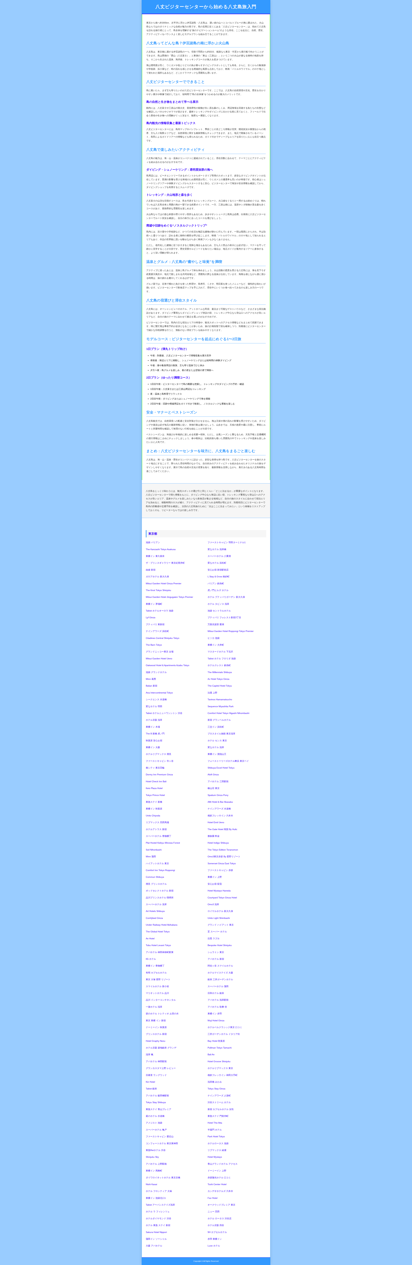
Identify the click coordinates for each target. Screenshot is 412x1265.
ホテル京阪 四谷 (216, 1225)
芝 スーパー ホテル (217, 931)
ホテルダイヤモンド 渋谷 (158, 1218)
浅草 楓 (149, 1054)
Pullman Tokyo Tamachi (220, 1047)
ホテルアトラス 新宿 (156, 829)
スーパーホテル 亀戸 (156, 1129)
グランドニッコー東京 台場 (159, 651)
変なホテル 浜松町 (217, 563)
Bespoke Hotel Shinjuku (220, 945)
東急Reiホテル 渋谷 (156, 1150)
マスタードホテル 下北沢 (220, 651)
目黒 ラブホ (214, 938)
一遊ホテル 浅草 (154, 1006)
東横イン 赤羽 (215, 1013)
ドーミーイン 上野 (217, 1170)
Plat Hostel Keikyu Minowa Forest (163, 843)
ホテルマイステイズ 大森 (220, 972)
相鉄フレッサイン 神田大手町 (223, 1075)
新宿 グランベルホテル (219, 720)
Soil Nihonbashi (154, 849)
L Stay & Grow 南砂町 (218, 576)
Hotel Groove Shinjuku (219, 1061)
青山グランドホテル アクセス (223, 1164)
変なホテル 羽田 (154, 706)
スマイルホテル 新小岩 (157, 986)
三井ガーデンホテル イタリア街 (224, 1034)
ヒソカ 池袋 (214, 638)
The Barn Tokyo (154, 645)
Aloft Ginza (213, 774)
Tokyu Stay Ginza (216, 1088)
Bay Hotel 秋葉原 (216, 1041)
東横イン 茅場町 (154, 604)
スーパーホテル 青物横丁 (158, 836)
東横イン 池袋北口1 (156, 1198)
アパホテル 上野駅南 (156, 1164)
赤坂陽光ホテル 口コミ (219, 1177)
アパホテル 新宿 (216, 959)
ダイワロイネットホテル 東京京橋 (163, 1177)
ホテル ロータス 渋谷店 (219, 1218)
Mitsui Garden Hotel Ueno (159, 658)
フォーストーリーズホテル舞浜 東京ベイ (228, 761)
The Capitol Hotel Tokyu (220, 685)
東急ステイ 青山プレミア (158, 1109)
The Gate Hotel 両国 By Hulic (222, 829)
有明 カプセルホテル (156, 972)
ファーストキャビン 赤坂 (220, 870)
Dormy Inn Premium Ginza (159, 774)
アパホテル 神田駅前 (156, 1061)
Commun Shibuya (155, 877)
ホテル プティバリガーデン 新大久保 (226, 597)
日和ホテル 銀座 (216, 993)
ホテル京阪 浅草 (154, 720)
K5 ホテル (151, 959)
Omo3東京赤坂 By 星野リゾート (224, 856)
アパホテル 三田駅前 (218, 781)
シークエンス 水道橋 (156, 699)
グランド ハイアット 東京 (221, 924)
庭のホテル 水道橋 (155, 1116)
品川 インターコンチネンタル (161, 1000)
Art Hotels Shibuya (155, 911)
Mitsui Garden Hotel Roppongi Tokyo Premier (231, 631)
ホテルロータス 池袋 (218, 1143)
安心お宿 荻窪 (215, 884)
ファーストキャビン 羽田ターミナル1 (227, 542)
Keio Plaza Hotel (154, 788)
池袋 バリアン (153, 542)
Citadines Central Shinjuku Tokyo (162, 638)
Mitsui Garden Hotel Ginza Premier (163, 583)
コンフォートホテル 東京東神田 (162, 1143)
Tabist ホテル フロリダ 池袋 (222, 658)
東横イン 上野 (215, 877)
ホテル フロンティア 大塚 (159, 1191)
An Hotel (150, 938)
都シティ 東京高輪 (155, 767)
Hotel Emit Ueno (216, 822)
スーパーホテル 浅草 (156, 904)
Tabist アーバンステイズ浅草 (160, 1204)
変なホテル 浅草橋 (217, 549)
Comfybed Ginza (154, 918)
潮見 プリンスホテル (156, 884)
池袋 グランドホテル (156, 672)
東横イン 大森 (153, 747)
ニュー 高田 (214, 1211)
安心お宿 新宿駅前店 (218, 569)
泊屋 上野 (212, 692)
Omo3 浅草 (213, 904)
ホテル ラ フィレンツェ (158, 1211)
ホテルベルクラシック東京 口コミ (225, 1027)
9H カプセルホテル (217, 1232)
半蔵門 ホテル (215, 1129)
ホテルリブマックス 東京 (220, 1068)
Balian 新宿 (151, 685)
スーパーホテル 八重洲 (219, 556)
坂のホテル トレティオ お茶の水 (162, 1013)
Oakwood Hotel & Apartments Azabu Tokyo (167, 665)
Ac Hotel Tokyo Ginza (218, 679)
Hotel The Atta (215, 1122)
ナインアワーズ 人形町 (219, 1095)
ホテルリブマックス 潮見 (158, 754)
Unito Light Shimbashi (219, 918)
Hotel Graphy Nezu (155, 1041)
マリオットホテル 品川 (157, 993)
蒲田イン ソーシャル (156, 1239)
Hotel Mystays (215, 1157)
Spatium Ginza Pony (218, 795)
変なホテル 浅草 (216, 747)
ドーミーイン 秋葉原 (156, 1027)
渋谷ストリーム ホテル (219, 1102)
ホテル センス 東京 (217, 740)
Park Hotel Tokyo (216, 1136)
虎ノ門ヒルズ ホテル (218, 590)
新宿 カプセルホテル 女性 (221, 1109)
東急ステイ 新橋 (154, 802)
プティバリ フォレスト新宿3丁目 (224, 617)
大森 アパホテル (154, 1245)
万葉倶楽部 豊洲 (216, 624)
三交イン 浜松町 (216, 727)
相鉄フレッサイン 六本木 (220, 815)
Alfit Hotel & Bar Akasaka (220, 802)
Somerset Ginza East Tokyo (222, 863)
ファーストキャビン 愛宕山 (159, 1136)
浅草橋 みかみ (215, 1082)
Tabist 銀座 (151, 1088)
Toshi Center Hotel (217, 1184)
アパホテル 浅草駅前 (218, 1000)
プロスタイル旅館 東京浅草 (221, 733)
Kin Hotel (150, 1082)
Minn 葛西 (151, 679)
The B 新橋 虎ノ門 (155, 733)
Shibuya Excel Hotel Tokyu (221, 767)
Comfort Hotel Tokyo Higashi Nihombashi (228, 713)
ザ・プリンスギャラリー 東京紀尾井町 (165, 563)
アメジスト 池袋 (154, 1122)
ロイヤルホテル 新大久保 (220, 911)
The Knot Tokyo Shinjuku (158, 590)
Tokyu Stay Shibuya (156, 1102)
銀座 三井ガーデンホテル (220, 979)
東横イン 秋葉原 (154, 808)
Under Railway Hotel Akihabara (161, 924)
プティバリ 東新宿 (155, 624)
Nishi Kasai (151, 1184)
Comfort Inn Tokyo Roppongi (160, 870)
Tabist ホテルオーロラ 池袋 (159, 610)
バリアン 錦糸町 (216, 583)
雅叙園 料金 (214, 836)
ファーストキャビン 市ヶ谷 (159, 761)
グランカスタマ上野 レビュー (161, 1068)
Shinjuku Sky (152, 1157)
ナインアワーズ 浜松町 (157, 631)
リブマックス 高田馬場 (157, 822)
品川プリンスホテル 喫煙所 (159, 897)
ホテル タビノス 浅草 (218, 604)
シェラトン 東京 (216, 952)
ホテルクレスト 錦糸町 (219, 665)
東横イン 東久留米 (155, 556)
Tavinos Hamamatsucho (220, 699)
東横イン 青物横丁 (155, 965)
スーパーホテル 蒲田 (218, 986)
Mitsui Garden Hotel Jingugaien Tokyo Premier (169, 597)
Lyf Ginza (150, 617)
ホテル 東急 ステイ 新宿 (158, 1225)
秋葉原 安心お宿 (154, 740)
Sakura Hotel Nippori (156, 1232)
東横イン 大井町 (216, 645)
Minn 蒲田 (151, 856)
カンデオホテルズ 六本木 (220, 1191)
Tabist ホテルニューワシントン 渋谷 (164, 713)
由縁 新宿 (150, 569)
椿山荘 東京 (214, 788)
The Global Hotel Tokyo (158, 931)
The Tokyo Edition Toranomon (223, 849)
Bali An (211, 1054)
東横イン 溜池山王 (217, 754)
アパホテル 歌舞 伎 (217, 1006)
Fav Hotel (212, 1198)
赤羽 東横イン (215, 1239)
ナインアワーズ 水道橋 (219, 808)
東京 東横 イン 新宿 (156, 1020)
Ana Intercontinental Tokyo (159, 692)
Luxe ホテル (214, 1245)
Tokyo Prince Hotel (155, 795)
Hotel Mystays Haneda (219, 890)
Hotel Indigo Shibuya (218, 843)
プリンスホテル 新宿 (156, 1034)
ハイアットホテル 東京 (157, 863)
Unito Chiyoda (153, 815)
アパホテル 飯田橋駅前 (157, 1095)
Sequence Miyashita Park (221, 706)
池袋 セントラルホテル (219, 610)
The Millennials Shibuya (220, 672)
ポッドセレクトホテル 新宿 (159, 890)
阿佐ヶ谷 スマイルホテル (220, 965)
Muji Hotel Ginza (216, 1020)
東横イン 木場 (153, 727)
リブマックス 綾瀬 (217, 1150)
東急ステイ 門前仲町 (218, 1116)
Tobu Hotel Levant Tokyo (158, 945)
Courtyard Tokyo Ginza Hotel (222, 897)
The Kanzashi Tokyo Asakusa (161, 549)
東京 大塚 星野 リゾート (158, 979)
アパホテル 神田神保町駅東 (159, 952)
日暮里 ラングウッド (156, 1075)
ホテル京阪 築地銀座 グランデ (161, 1047)
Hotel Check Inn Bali (156, 781)
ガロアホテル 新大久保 (157, 576)
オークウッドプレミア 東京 (221, 1204)
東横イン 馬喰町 (154, 1170)
